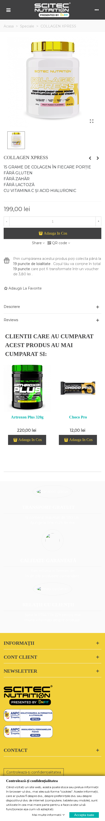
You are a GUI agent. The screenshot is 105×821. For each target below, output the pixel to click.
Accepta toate (84, 815)
